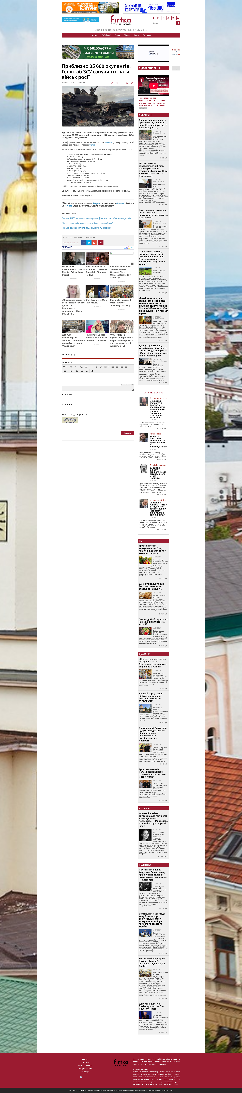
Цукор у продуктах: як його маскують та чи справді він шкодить (151, 586)
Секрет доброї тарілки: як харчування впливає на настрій (153, 622)
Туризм (132, 29)
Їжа (105, 29)
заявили (108, 142)
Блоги (117, 35)
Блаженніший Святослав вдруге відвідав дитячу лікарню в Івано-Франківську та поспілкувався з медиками (153, 734)
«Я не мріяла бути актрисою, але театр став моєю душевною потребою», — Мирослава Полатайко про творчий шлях (153, 819)
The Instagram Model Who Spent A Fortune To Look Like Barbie (96, 338)
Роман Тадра (155, 433)
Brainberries (73, 278)
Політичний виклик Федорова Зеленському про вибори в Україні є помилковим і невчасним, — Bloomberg (153, 874)
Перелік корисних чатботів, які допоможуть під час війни (86, 227)
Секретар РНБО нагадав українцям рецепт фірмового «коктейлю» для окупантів (96, 218)
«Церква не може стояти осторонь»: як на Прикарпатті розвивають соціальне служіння (153, 662)
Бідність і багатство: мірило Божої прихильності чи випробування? (158, 441)
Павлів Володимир (158, 465)
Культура (121, 29)
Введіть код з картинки (74, 414)
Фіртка (92, 144)
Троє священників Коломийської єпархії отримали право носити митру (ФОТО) (152, 773)
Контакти (85, 1062)
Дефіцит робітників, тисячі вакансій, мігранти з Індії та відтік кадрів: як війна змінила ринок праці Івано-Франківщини (153, 350)
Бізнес (127, 35)
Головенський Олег (158, 500)
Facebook (120, 203)
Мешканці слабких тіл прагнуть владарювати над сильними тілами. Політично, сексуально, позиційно (157, 409)
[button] (65, 367)
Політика (147, 35)
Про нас (85, 1059)
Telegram (97, 203)
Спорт (136, 35)
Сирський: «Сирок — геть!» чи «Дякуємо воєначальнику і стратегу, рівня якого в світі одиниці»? (158, 508)
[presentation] (65, 367)
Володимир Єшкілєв (159, 398)
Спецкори (85, 1072)
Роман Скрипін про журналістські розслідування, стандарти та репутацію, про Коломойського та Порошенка (152, 102)
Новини (94, 35)
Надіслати (127, 433)
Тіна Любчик (80, 82)
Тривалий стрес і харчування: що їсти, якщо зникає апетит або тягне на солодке (152, 549)
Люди (98, 29)
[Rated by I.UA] (85, 1078)
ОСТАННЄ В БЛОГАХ (153, 392)
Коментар (67, 361)
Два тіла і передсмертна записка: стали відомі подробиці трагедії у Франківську (73, 340)
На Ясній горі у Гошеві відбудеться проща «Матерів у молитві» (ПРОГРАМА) (151, 697)
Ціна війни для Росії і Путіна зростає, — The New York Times (151, 1006)
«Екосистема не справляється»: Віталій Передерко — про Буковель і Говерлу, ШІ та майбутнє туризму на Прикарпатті (153, 169)
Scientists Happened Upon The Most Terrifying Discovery (120, 303)
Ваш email (67, 404)
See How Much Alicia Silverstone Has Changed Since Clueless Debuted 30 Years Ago (120, 272)
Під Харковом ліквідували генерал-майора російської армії (87, 223)
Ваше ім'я (67, 394)
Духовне (142, 29)
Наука (111, 29)
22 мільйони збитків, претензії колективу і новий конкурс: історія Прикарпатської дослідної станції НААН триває (152, 258)
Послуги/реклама (85, 1068)
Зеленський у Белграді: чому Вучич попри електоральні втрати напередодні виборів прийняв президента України (152, 920)
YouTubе (68, 205)
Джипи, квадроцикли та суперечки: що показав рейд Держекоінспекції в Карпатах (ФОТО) (153, 123)
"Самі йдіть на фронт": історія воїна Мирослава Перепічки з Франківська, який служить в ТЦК (121, 340)
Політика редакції (85, 1065)
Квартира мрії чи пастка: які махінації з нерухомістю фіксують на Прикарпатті (153, 213)
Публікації (106, 35)
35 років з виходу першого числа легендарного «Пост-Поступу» (158, 473)
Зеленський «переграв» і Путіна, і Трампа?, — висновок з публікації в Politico (152, 962)
